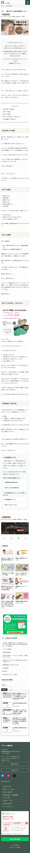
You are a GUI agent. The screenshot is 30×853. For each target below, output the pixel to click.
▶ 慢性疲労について (10, 499)
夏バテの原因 (6, 114)
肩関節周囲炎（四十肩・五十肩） (11, 665)
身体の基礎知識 (6, 14)
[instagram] (16, 845)
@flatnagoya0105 (15, 56)
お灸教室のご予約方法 (9, 119)
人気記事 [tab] (10, 689)
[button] (4, 538)
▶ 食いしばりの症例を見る (12, 487)
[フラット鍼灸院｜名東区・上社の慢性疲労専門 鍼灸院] (5, 2)
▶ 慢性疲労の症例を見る (11, 482)
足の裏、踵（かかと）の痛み (10, 674)
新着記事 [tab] (4, 689)
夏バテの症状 (6, 111)
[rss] (18, 845)
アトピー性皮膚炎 (7, 649)
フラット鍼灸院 (6, 833)
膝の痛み (5, 671)
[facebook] (12, 845)
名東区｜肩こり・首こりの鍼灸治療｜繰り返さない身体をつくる (15, 660)
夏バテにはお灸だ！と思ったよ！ (12, 116)
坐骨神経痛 (5, 668)
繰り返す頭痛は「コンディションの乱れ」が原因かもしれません (15, 656)
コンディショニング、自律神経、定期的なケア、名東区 (14, 16)
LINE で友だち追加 (15, 839)
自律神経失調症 (7, 652)
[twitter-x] (14, 845)
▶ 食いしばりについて (11, 505)
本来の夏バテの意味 (8, 109)
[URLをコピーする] (25, 538)
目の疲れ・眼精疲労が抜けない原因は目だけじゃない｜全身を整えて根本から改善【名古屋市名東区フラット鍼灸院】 (15, 644)
